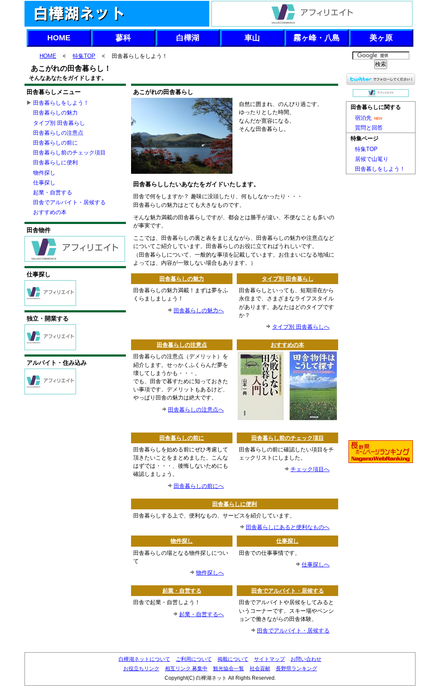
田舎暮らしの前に (181, 438)
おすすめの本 (287, 345)
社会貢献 (260, 669)
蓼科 (123, 37)
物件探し (182, 541)
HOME (58, 37)
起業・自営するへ (201, 614)
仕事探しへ (316, 564)
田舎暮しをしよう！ (380, 169)
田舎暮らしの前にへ (199, 486)
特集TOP (84, 56)
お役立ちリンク (141, 669)
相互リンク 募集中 (186, 669)
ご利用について (194, 659)
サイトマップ (269, 659)
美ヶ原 (381, 37)
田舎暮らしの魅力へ (199, 310)
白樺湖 (187, 37)
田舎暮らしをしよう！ (61, 103)
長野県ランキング (296, 669)
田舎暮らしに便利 (234, 504)
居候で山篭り (371, 159)
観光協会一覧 (228, 669)
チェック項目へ (310, 469)
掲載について (232, 659)
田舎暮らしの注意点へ (196, 409)
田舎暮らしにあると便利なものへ (288, 527)
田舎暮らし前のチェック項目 (287, 438)
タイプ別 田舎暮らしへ (301, 327)
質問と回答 (369, 127)
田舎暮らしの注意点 (182, 345)
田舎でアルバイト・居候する (287, 590)
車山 (252, 37)
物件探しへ (210, 572)
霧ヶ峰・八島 (316, 37)
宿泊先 (363, 118)
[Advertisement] (234, 78)
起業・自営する (182, 590)
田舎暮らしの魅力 (181, 278)
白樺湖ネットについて (144, 659)
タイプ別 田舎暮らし (288, 278)
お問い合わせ (305, 659)
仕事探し (287, 541)
